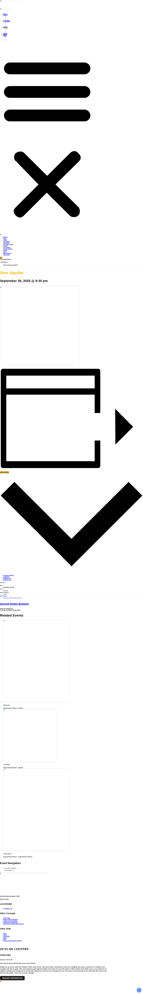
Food (8, 16)
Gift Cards (10, 39)
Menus (5, 14)
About (5, 33)
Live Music (6, 20)
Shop (5, 35)
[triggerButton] (139, 990)
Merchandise (11, 37)
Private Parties (12, 31)
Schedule (10, 22)
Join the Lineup (12, 25)
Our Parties (11, 29)
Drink (9, 18)
